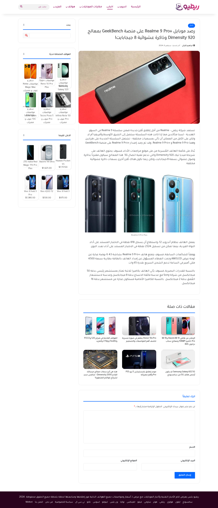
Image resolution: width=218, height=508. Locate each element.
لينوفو (105, 502)
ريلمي (162, 502)
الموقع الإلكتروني (129, 461)
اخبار (110, 7)
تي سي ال (80, 502)
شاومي (147, 502)
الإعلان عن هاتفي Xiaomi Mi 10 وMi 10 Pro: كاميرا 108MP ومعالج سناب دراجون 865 (178, 341)
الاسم (192, 447)
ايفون (177, 502)
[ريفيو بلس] (187, 7)
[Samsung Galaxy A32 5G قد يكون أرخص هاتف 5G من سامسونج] (178, 359)
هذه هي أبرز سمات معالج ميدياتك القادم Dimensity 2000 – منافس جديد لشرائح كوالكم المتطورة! (100, 375)
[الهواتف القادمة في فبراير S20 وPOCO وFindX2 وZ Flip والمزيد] (100, 325)
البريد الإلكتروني (188, 461)
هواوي (170, 502)
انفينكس (131, 502)
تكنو (89, 502)
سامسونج (187, 502)
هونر (155, 502)
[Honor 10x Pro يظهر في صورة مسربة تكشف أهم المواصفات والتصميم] (139, 325)
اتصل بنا (39, 502)
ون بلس (114, 502)
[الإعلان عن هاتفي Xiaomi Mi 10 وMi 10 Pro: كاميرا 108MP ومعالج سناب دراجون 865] (178, 325)
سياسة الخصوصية (64, 502)
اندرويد (122, 7)
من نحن (49, 502)
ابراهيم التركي (187, 46)
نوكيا (122, 502)
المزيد (58, 7)
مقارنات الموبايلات (91, 7)
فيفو (139, 502)
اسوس (96, 502)
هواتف (71, 7)
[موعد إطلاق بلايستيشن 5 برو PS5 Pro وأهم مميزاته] (139, 359)
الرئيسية (135, 7)
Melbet (29, 502)
